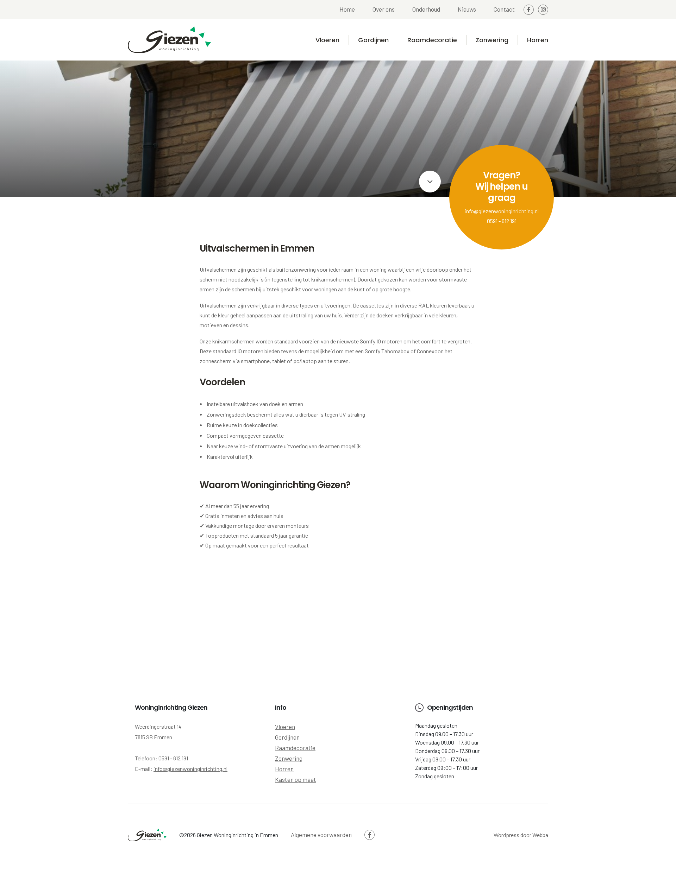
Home (347, 9)
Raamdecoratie (432, 40)
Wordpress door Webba (521, 834)
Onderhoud (426, 9)
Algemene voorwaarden (321, 834)
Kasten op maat (295, 779)
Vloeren (327, 40)
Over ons (384, 9)
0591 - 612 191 (502, 220)
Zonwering (492, 40)
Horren (537, 40)
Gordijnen (373, 40)
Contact (504, 9)
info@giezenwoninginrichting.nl (502, 211)
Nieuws (467, 9)
